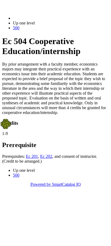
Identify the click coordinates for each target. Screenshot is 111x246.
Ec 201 (32, 156)
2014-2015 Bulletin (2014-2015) (40, 18)
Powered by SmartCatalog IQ (55, 184)
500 (16, 28)
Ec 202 (46, 156)
